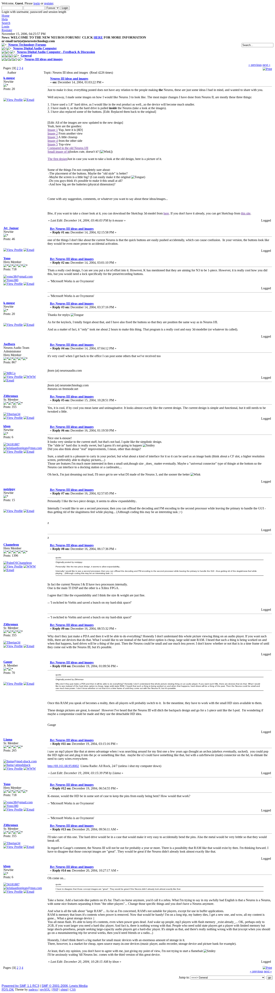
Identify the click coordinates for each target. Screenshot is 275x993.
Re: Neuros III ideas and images (72, 228)
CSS (73, 989)
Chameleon (11, 544)
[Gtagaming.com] (30, 768)
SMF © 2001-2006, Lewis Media (64, 986)
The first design (57, 159)
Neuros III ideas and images (44, 59)
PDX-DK (8, 989)
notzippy (9, 489)
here (166, 213)
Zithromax (10, 396)
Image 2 (53, 133)
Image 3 (53, 137)
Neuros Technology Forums (27, 44)
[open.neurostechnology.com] (30, 376)
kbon (6, 426)
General (26, 55)
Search (6, 23)
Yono (6, 258)
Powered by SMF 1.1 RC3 (20, 986)
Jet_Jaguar (11, 228)
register (48, 3)
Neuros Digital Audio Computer (35, 48)
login (36, 3)
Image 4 (53, 140)
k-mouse (9, 78)
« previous (255, 65)
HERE (98, 37)
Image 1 (53, 130)
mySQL (45, 989)
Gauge (7, 662)
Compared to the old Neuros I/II (68, 148)
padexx (33, 989)
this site (245, 213)
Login (5, 26)
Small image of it (58, 151)
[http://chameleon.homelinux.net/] (30, 566)
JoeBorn (9, 344)
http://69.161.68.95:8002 (63, 766)
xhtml (64, 989)
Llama (7, 739)
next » (266, 65)
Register (7, 30)
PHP (55, 989)
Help (5, 19)
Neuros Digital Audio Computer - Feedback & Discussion (56, 52)
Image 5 (53, 144)
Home (5, 15)
